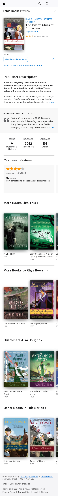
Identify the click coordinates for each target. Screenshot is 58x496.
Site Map (44, 492)
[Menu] (54, 3)
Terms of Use (24, 492)
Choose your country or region (16, 484)
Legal (35, 492)
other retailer (47, 476)
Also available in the (22, 65)
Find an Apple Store (29, 476)
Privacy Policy (8, 492)
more (51, 102)
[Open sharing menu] (53, 59)
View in (14, 59)
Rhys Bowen (32, 31)
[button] (39, 3)
